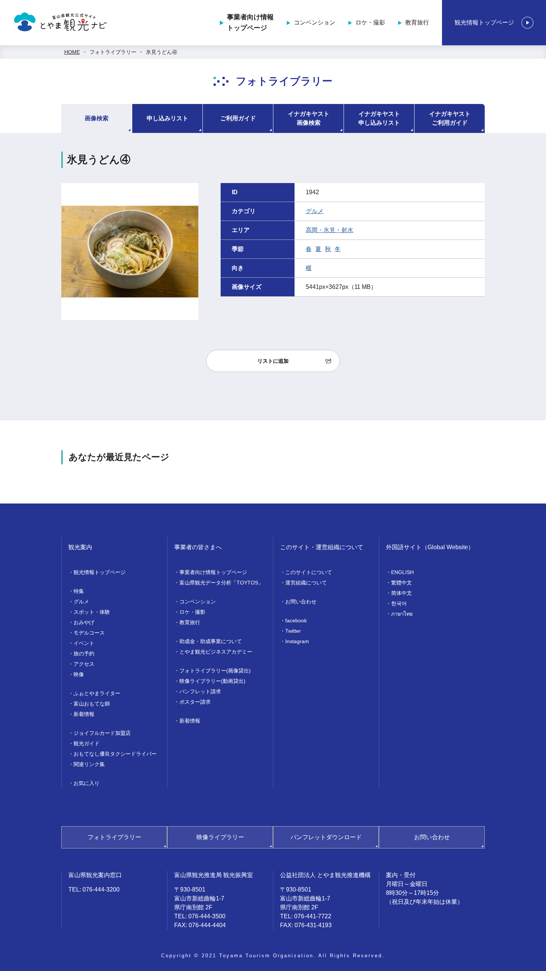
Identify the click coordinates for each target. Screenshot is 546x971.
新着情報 (84, 714)
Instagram (297, 641)
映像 (79, 674)
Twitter (293, 631)
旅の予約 (84, 653)
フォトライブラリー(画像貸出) (215, 671)
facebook (296, 620)
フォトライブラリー (113, 52)
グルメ (315, 211)
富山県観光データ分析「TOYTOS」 (221, 583)
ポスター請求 (195, 702)
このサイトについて (308, 572)
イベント (84, 643)
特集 (79, 591)
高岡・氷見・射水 (329, 230)
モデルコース (89, 633)
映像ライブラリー (220, 837)
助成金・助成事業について (210, 641)
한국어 (399, 603)
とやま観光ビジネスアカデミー (215, 652)
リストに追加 (273, 361)
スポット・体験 (92, 612)
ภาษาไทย (402, 614)
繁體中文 (401, 583)
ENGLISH (402, 572)
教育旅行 (417, 22)
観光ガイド (87, 743)
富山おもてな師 (92, 704)
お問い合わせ (300, 602)
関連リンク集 (89, 764)
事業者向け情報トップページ (250, 22)
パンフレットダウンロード (326, 837)
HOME (72, 52)
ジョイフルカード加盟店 (102, 733)
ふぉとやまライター (97, 693)
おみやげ (84, 622)
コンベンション (314, 22)
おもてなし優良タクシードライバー (115, 754)
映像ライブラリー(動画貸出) (212, 681)
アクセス (84, 664)
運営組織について (306, 583)
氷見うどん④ (161, 52)
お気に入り (87, 783)
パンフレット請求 (200, 691)
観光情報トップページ (484, 22)
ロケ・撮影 (370, 22)
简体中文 (401, 593)
